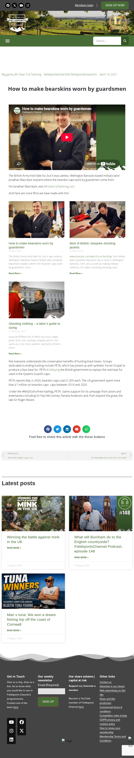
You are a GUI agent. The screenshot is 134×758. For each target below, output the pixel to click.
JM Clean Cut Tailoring (27, 74)
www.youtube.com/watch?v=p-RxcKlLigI (91, 256)
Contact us (105, 682)
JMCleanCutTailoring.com (59, 186)
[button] (48, 41)
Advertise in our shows (112, 686)
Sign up (48, 701)
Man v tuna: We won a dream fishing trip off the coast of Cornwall (31, 619)
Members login (84, 5)
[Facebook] (7, 5)
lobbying (54, 370)
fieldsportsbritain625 (84, 74)
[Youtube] (21, 5)
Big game (7, 74)
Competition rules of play (113, 715)
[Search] (125, 41)
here (15, 707)
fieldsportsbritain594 (57, 74)
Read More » (15, 273)
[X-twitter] (14, 5)
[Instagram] (27, 5)
